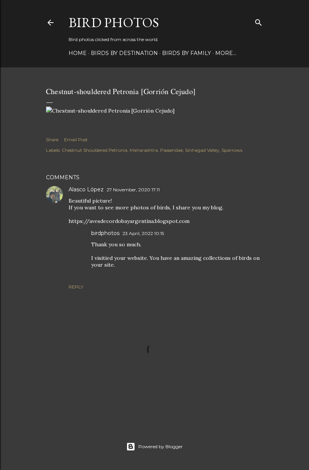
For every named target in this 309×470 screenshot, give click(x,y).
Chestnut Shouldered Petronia (94, 150)
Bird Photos (114, 22)
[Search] (258, 21)
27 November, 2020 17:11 (133, 189)
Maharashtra (144, 150)
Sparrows (232, 150)
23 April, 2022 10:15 (143, 233)
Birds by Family (186, 53)
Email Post (76, 139)
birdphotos (105, 233)
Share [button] (52, 139)
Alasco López (86, 189)
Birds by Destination (124, 53)
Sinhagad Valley (202, 150)
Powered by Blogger (160, 446)
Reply (76, 287)
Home (78, 53)
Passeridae (171, 150)
